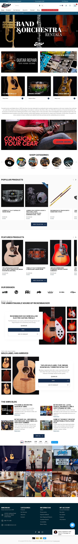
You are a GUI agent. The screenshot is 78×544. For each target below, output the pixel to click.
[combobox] (29, 5)
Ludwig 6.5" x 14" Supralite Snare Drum (11, 211)
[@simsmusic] (21, 442)
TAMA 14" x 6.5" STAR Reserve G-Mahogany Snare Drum (35, 268)
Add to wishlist (23, 334)
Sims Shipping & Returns (46, 517)
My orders (62, 512)
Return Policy (43, 524)
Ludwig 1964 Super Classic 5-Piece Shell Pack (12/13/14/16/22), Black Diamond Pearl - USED (36, 212)
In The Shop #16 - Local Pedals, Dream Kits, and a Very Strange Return (63, 406)
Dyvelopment (57, 541)
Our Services (16, 10)
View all (38, 436)
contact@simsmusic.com (10, 525)
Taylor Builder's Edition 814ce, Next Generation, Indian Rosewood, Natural (12, 269)
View (22, 330)
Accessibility (43, 522)
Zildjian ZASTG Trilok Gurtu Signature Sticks (59, 211)
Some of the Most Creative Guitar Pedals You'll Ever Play (64, 421)
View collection (38, 224)
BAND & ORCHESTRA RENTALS (50, 10)
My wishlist (62, 514)
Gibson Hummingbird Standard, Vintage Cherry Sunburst (59, 269)
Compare (62, 517)
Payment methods (44, 514)
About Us (25, 10)
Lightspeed (40, 541)
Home (2, 10)
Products (8, 10)
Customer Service (44, 519)
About (41, 510)
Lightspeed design (48, 541)
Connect (32, 10)
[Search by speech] (39, 5)
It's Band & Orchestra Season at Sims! (23, 405)
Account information (64, 510)
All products (63, 519)
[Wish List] (70, 5)
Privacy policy (43, 512)
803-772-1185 (7, 520)
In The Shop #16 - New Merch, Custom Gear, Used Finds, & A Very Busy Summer (25, 421)
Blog (38, 10)
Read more (17, 415)
